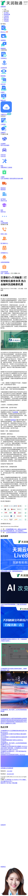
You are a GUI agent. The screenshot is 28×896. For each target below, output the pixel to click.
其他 (2, 221)
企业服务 (3, 143)
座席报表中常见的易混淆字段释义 (10, 754)
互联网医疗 (6, 178)
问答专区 (6, 19)
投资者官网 (7, 14)
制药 (22, 178)
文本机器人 (4, 58)
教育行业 (3, 211)
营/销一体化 (4, 234)
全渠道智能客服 (5, 262)
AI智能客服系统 (18, 721)
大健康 (2, 177)
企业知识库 (4, 67)
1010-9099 (9, 771)
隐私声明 (3, 783)
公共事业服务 (4, 222)
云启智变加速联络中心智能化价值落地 (16, 532)
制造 (2, 165)
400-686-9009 (10, 774)
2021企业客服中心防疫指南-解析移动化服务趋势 (14, 737)
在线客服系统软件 (6, 718)
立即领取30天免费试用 (7, 768)
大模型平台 (4, 114)
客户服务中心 (4, 243)
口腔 (2, 178)
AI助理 (2, 92)
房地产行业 (4, 200)
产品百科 (6, 21)
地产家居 (3, 199)
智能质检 (3, 76)
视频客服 (3, 48)
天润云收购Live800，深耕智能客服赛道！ (12, 571)
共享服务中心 (4, 252)
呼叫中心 (3, 32)
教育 (2, 210)
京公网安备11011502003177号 (13, 779)
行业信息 (6, 16)
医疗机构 (17, 178)
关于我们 (6, 12)
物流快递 (3, 188)
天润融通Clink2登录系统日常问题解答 (11, 746)
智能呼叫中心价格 (11, 723)
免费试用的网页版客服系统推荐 (14, 720)
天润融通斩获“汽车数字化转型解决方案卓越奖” (14, 734)
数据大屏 (3, 100)
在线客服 (3, 40)
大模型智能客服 (15, 718)
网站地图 (14, 783)
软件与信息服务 (5, 145)
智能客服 (13, 420)
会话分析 (3, 84)
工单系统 (3, 124)
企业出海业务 (4, 271)
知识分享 (6, 17)
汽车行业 (3, 154)
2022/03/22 (5, 732)
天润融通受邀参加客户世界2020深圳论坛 (12, 740)
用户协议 (8, 783)
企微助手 (3, 132)
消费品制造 (4, 167)
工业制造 (9, 167)
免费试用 (3, 6)
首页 (2, 273)
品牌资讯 (6, 273)
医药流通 (12, 178)
